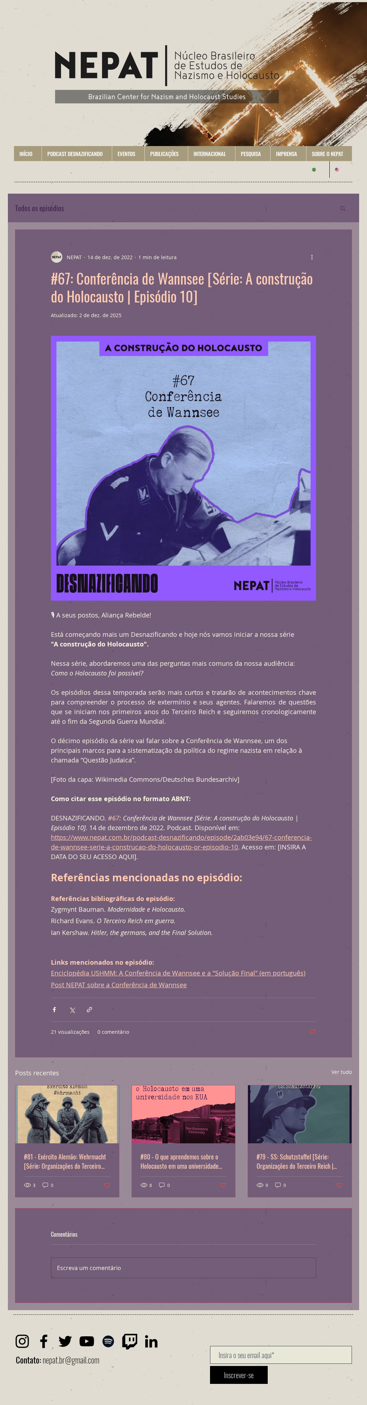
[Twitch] (130, 1341)
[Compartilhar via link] (89, 1009)
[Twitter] (65, 1341)
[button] (77, 153)
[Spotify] (108, 1341)
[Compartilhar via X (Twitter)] (71, 1009)
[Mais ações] (312, 257)
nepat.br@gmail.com (71, 1360)
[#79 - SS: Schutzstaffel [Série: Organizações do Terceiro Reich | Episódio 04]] (300, 1114)
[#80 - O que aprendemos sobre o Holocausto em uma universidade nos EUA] (183, 1114)
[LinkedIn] (151, 1341)
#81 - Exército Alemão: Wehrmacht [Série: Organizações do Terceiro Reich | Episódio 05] (65, 1161)
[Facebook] (44, 1341)
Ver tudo (342, 1072)
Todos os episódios (39, 208)
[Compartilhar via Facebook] (54, 1009)
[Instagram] (22, 1341)
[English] (340, 169)
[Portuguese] (318, 169)
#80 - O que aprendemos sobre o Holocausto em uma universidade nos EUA (179, 1161)
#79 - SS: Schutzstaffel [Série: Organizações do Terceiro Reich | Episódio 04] (295, 1161)
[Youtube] (87, 1341)
